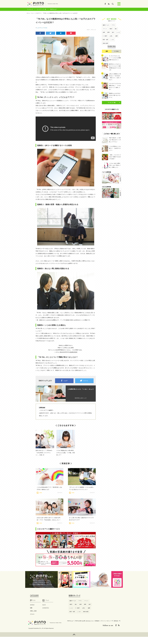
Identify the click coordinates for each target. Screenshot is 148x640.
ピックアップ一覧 (41, 9)
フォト (47, 600)
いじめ (38, 27)
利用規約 (97, 620)
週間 (107, 51)
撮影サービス (106, 25)
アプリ (41, 27)
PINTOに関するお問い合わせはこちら (84, 620)
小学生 (45, 27)
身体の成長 (105, 43)
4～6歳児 (105, 36)
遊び (116, 28)
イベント (105, 28)
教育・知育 (105, 39)
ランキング (30, 9)
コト (34, 600)
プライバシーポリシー (106, 620)
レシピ (118, 32)
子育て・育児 (33, 610)
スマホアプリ (45, 607)
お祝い (111, 36)
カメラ (44, 604)
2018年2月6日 (73, 352)
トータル (116, 51)
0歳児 (111, 28)
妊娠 (31, 607)
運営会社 (116, 620)
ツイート (85, 380)
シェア (65, 380)
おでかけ (32, 604)
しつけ (112, 39)
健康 (116, 36)
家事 (108, 32)
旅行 (113, 32)
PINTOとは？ (53, 9)
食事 (104, 32)
